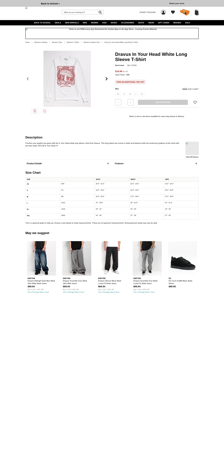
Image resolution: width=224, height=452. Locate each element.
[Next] (106, 79)
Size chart (193, 89)
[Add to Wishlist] (195, 102)
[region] (67, 83)
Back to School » (50, 3)
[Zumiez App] (112, 33)
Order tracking (147, 12)
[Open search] (100, 12)
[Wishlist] (173, 12)
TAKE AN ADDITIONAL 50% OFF (130, 82)
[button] (67, 79)
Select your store (176, 3)
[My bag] (197, 12)
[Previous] (27, 79)
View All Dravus (192, 157)
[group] (96, 3)
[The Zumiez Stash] (185, 12)
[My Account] (163, 11)
